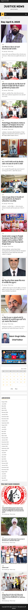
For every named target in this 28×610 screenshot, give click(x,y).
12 (21, 376)
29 (7, 385)
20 (24, 379)
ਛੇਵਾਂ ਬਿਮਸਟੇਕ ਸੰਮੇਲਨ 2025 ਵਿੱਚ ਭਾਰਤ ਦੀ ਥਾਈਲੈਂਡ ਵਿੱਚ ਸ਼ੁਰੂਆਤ (13, 281)
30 (10, 385)
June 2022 (4, 475)
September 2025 (5, 423)
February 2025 (5, 437)
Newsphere (20, 606)
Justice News (14, 6)
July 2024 (4, 452)
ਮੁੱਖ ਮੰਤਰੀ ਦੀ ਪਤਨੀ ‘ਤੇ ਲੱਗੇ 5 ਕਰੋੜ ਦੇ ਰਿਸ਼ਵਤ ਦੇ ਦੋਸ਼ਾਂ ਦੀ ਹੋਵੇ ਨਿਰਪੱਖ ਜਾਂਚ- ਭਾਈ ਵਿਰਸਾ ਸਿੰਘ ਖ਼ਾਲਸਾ (13, 540)
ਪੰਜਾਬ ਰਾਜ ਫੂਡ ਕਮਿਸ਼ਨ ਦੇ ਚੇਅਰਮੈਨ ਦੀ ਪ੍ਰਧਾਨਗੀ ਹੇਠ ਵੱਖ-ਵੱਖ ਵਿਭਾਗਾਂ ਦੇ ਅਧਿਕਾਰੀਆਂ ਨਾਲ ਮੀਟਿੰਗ (13, 199)
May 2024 (4, 456)
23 (10, 382)
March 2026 (4, 410)
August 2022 (4, 471)
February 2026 (5, 412)
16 (10, 379)
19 (21, 379)
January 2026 (5, 414)
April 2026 (4, 408)
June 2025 (4, 429)
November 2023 (5, 469)
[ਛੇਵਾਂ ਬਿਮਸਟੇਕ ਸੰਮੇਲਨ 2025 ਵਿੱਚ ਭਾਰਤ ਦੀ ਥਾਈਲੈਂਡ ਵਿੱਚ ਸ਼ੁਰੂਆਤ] (14, 267)
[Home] (2, 14)
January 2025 (5, 439)
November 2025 (5, 418)
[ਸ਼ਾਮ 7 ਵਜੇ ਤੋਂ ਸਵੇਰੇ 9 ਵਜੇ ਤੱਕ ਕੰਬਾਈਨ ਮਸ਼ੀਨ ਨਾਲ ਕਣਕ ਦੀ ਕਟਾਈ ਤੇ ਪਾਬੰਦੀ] (14, 148)
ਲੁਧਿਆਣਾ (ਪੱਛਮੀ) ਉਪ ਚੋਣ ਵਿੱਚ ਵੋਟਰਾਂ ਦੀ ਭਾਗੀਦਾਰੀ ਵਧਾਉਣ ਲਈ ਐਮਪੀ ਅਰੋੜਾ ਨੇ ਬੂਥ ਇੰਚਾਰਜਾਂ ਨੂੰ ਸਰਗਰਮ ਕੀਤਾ (13, 86)
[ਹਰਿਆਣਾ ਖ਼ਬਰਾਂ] (14, 555)
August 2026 (4, 401)
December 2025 (5, 416)
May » (16, 389)
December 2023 (5, 467)
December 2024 (5, 442)
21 (3, 382)
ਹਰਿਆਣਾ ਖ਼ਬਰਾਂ (5, 567)
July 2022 (4, 473)
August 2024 (4, 450)
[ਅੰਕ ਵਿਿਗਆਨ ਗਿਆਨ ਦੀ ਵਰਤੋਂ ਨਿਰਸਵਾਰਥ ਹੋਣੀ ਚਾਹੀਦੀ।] (14, 34)
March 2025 (4, 435)
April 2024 (4, 459)
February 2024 (5, 463)
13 (24, 376)
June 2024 (4, 454)
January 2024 (5, 465)
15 (7, 379)
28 (3, 385)
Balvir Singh (11, 51)
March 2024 (4, 461)
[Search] (26, 14)
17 (14, 379)
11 (17, 376)
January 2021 (5, 480)
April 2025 (4, 433)
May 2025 (4, 431)
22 (7, 382)
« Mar (11, 389)
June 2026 (4, 403)
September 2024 (5, 448)
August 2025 (4, 425)
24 (14, 382)
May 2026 (4, 406)
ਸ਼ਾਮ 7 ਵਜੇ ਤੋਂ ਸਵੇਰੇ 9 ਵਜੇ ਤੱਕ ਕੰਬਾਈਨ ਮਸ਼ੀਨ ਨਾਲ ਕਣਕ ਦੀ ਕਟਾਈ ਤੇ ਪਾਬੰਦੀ (12, 163)
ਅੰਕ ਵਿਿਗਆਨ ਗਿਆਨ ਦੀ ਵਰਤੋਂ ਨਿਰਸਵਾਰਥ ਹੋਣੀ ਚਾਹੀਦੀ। (11, 48)
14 (3, 379)
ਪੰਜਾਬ (3, 44)
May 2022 (4, 478)
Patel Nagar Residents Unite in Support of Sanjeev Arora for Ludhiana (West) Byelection (13, 125)
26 (21, 382)
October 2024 (5, 446)
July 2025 (4, 427)
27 (24, 382)
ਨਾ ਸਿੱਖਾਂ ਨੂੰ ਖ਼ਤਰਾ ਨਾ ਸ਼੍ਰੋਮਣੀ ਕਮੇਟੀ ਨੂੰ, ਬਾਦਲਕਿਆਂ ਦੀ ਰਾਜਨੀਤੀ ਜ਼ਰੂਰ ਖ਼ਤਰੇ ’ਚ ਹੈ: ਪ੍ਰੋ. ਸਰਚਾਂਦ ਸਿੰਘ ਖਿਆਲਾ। (14, 319)
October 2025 (5, 420)
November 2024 (5, 444)
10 (14, 376)
